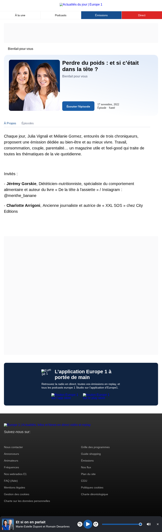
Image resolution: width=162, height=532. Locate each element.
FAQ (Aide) (11, 480)
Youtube (26, 439)
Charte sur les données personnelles (27, 501)
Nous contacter (13, 447)
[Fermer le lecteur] (157, 524)
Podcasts (60, 15)
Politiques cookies (92, 487)
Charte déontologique (94, 494)
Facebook (19, 439)
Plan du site (88, 474)
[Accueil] (81, 4)
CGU (84, 480)
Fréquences (11, 467)
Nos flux (86, 467)
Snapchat (33, 439)
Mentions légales (14, 487)
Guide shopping (91, 453)
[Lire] (87, 524)
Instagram (13, 439)
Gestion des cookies (16, 494)
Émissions (101, 15)
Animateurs (11, 460)
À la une (20, 15)
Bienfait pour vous (20, 48)
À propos (10, 123)
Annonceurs (11, 453)
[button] (148, 524)
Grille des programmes (95, 447)
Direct (141, 15)
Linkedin (40, 439)
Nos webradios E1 (15, 474)
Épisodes (28, 123)
